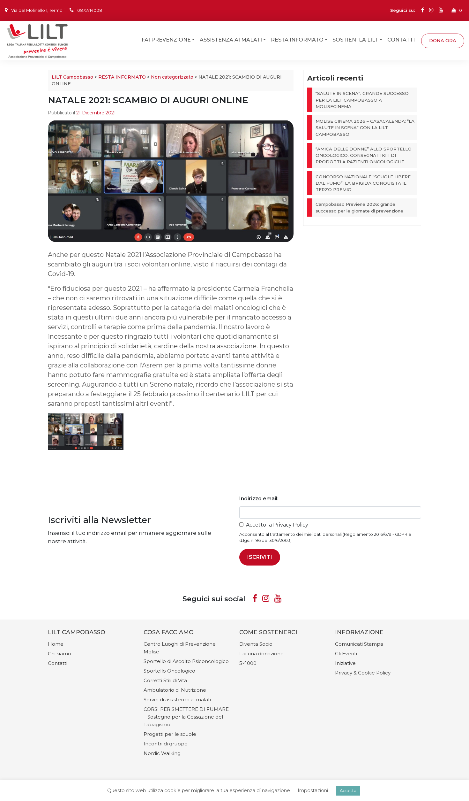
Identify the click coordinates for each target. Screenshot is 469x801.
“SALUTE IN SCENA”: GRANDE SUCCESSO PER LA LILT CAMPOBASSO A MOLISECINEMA (362, 100)
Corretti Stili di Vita (165, 680)
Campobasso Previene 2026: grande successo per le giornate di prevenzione (359, 207)
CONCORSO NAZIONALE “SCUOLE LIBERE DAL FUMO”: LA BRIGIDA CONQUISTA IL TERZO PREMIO (363, 183)
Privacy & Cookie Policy (363, 673)
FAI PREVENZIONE (166, 39)
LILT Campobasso (72, 77)
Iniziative (345, 663)
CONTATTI (401, 39)
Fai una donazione (261, 654)
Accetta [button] (348, 790)
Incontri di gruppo (166, 744)
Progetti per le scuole (170, 734)
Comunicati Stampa (359, 644)
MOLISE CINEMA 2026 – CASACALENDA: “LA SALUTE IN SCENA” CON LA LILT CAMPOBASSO (365, 128)
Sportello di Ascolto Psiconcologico (186, 661)
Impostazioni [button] (313, 790)
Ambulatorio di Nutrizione (175, 690)
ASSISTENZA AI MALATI (231, 39)
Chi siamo (59, 654)
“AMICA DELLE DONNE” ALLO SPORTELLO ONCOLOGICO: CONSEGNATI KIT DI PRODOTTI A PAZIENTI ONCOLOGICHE (364, 155)
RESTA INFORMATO (297, 39)
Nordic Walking (162, 753)
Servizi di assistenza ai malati (177, 700)
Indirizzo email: (259, 499)
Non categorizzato (172, 77)
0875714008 (89, 10)
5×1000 (248, 663)
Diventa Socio (255, 644)
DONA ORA (442, 40)
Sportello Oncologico (169, 671)
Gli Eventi (346, 654)
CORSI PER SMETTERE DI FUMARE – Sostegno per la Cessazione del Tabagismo (186, 717)
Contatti (57, 663)
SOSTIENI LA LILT (355, 39)
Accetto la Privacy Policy (277, 525)
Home (55, 644)
